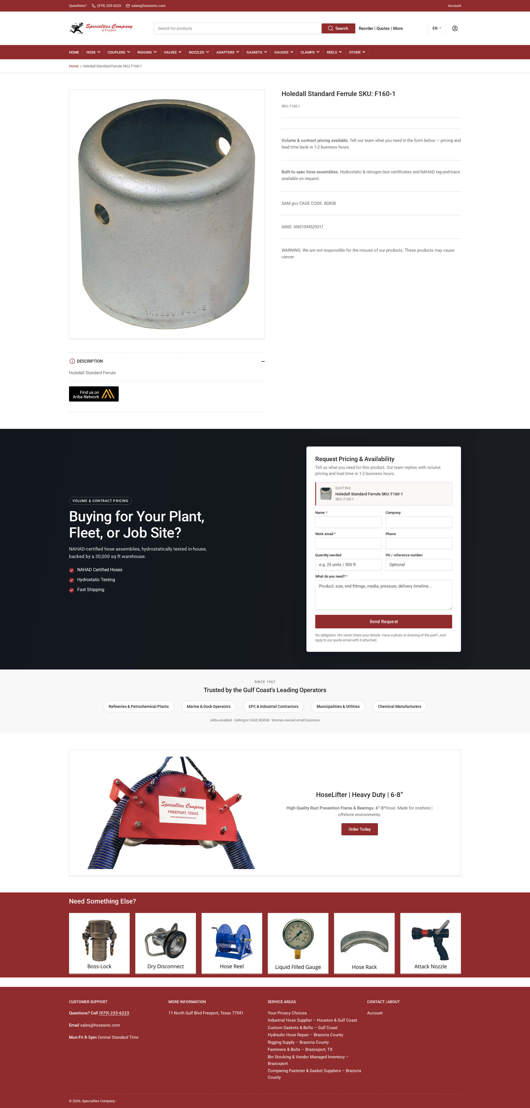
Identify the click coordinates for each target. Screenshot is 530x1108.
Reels (332, 52)
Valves (170, 52)
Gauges (281, 52)
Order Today (360, 829)
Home (74, 52)
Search (341, 28)
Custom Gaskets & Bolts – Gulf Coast (303, 1027)
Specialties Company (98, 1101)
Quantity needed (328, 555)
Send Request (384, 621)
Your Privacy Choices (287, 1013)
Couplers (116, 52)
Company (393, 513)
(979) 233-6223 (114, 1013)
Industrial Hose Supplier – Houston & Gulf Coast (312, 1020)
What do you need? (331, 576)
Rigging (144, 52)
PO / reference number (404, 555)
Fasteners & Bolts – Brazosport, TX (300, 1049)
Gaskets (254, 52)
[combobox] (255, 28)
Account (454, 6)
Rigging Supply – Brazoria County (298, 1042)
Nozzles (196, 52)
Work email (325, 534)
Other (355, 52)
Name (321, 513)
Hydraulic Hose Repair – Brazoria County (305, 1034)
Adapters (225, 52)
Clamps (308, 52)
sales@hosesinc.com (100, 1025)
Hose (91, 52)
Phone (391, 534)
